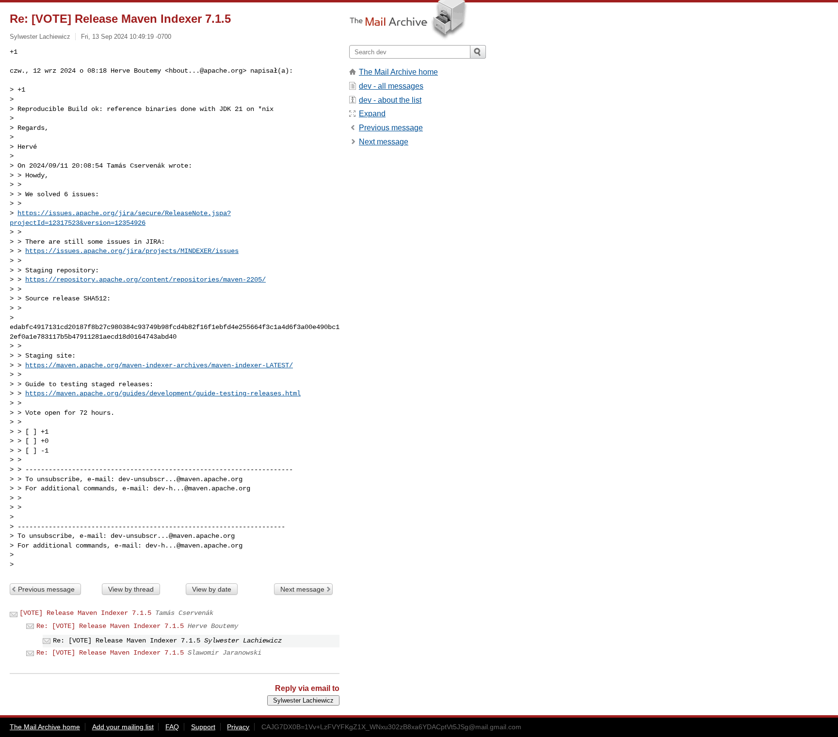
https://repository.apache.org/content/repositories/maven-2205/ (145, 279)
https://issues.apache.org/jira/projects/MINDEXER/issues (132, 251)
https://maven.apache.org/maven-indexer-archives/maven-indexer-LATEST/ (159, 365)
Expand (372, 114)
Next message (302, 589)
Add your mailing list (123, 727)
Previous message (46, 589)
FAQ (172, 727)
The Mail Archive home (398, 72)
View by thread (131, 589)
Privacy (238, 727)
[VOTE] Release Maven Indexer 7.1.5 (85, 613)
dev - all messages (391, 86)
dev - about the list (390, 100)
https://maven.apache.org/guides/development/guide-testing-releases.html (163, 393)
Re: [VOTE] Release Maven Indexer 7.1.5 (110, 626)
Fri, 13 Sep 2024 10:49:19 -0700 (126, 36)
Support (203, 727)
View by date (211, 589)
